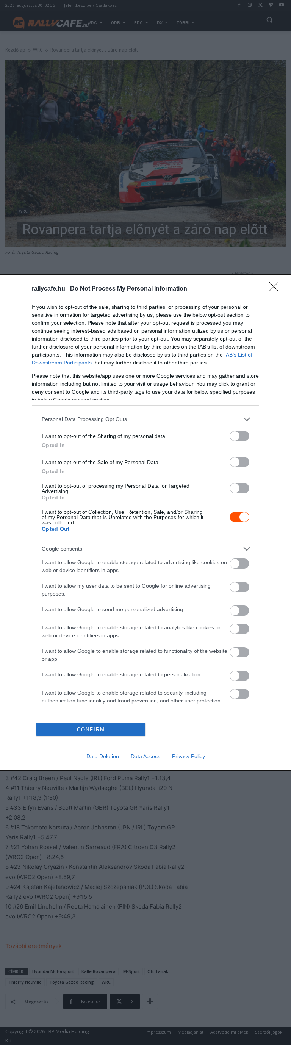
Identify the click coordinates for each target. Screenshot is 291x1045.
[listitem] (145, 419)
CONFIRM (91, 729)
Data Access (145, 756)
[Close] (276, 289)
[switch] (239, 436)
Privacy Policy (188, 756)
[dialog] (145, 522)
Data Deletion (102, 756)
